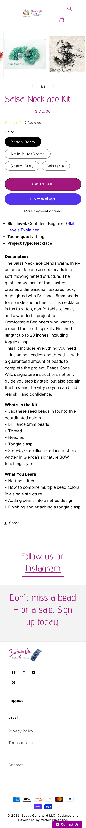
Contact (15, 765)
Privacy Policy (20, 731)
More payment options (43, 211)
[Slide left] (32, 86)
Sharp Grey (22, 166)
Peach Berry (22, 141)
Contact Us (69, 824)
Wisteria (55, 166)
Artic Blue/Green (27, 154)
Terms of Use (20, 742)
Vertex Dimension (54, 820)
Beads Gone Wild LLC (38, 815)
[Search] (69, 8)
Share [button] (14, 523)
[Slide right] (53, 86)
